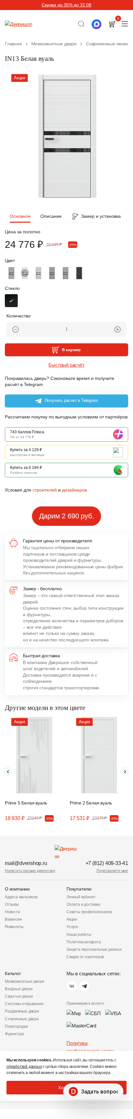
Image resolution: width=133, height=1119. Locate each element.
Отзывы (12, 904)
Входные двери (18, 989)
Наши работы (78, 934)
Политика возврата (83, 942)
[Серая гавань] (65, 273)
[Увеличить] (117, 329)
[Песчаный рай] (38, 273)
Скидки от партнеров (85, 957)
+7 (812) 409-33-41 (107, 863)
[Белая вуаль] (24, 273)
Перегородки (16, 1026)
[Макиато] (11, 273)
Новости (12, 912)
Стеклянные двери (22, 1019)
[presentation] (8, 771)
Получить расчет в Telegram (71, 400)
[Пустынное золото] (52, 273)
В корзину (71, 349)
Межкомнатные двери (24, 981)
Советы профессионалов (89, 912)
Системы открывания (24, 1004)
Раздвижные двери (22, 1011)
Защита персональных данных (94, 949)
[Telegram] (84, 986)
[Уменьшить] (15, 329)
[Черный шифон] (79, 273)
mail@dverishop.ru (26, 863)
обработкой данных (24, 1066)
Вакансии (13, 919)
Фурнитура (14, 1034)
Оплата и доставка (83, 904)
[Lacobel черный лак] (11, 300)
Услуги (72, 927)
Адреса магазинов (21, 897)
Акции (71, 919)
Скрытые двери (19, 996)
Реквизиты (14, 927)
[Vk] (71, 986)
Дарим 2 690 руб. (66, 516)
